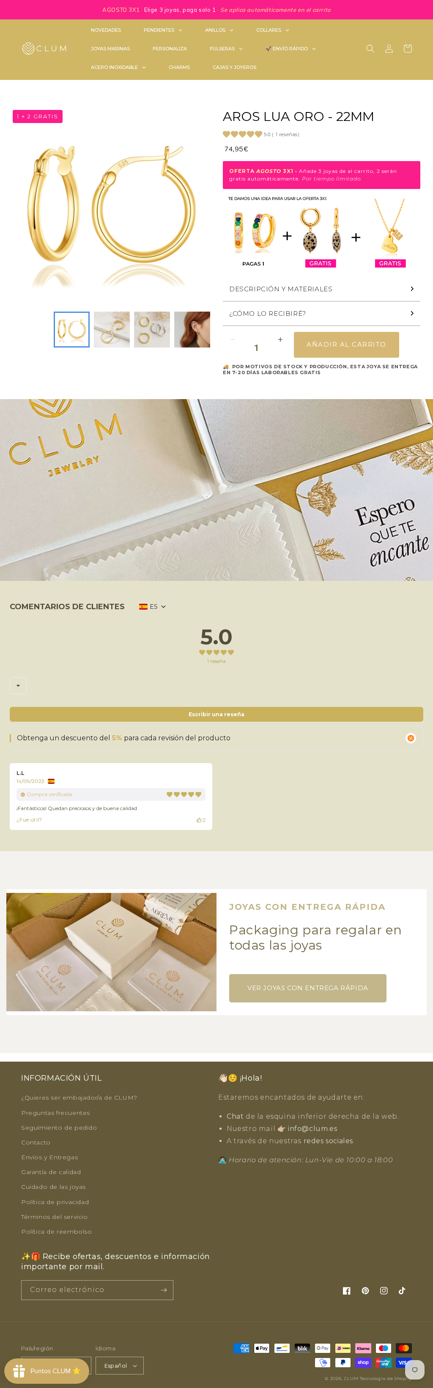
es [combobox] (154, 607)
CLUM (351, 1378)
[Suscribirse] (163, 1290)
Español (115, 1365)
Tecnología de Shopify (386, 1378)
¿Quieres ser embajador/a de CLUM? (79, 1097)
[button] (370, 48)
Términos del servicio (54, 1217)
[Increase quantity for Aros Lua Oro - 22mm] (280, 339)
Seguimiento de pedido (59, 1127)
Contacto (36, 1142)
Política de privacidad (55, 1202)
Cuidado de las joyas (53, 1187)
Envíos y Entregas (49, 1157)
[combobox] (18, 685)
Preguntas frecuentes (55, 1113)
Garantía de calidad (51, 1172)
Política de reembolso (56, 1231)
